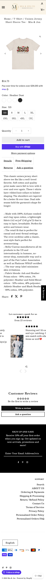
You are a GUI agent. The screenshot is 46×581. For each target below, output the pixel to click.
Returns (8, 167)
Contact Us (38, 503)
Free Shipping (23, 160)
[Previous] (5, 53)
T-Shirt (17, 18)
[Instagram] (27, 462)
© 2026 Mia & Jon (9, 578)
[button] (21, 371)
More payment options (23, 153)
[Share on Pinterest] (21, 296)
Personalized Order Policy (30, 515)
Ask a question (25, 167)
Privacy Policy (36, 511)
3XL (14, 118)
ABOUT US (38, 488)
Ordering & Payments (32, 492)
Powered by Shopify (24, 578)
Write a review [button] (23, 408)
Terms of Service (35, 507)
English (10, 542)
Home (7, 18)
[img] (23, 317)
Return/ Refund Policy (32, 499)
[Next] (41, 53)
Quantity (6, 130)
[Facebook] (18, 462)
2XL (5, 118)
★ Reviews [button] (43, 293)
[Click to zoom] (40, 36)
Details (8, 160)
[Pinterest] (22, 462)
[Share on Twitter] (16, 296)
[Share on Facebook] (12, 296)
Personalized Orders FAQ (30, 518)
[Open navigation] (5, 7)
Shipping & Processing (32, 496)
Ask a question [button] (23, 414)
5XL (31, 118)
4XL (22, 118)
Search (40, 484)
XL (32, 112)
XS (5, 112)
